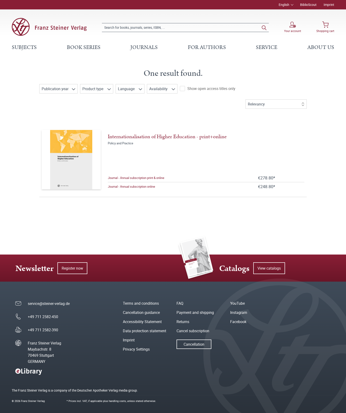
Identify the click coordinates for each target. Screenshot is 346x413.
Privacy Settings (136, 349)
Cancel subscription (193, 330)
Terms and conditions (141, 303)
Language (127, 88)
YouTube (237, 303)
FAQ (180, 303)
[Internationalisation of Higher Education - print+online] (71, 159)
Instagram (238, 312)
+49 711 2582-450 (43, 316)
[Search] (264, 27)
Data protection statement (144, 330)
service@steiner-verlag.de (49, 303)
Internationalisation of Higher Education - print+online (167, 137)
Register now (72, 268)
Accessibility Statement (142, 321)
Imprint (329, 4)
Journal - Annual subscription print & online (136, 178)
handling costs (117, 401)
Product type (93, 88)
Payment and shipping (195, 312)
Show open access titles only (211, 88)
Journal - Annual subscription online (131, 186)
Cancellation (194, 344)
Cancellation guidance (141, 312)
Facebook (238, 321)
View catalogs (269, 268)
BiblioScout (308, 4)
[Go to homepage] (49, 27)
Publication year (55, 88)
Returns (183, 321)
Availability (159, 88)
